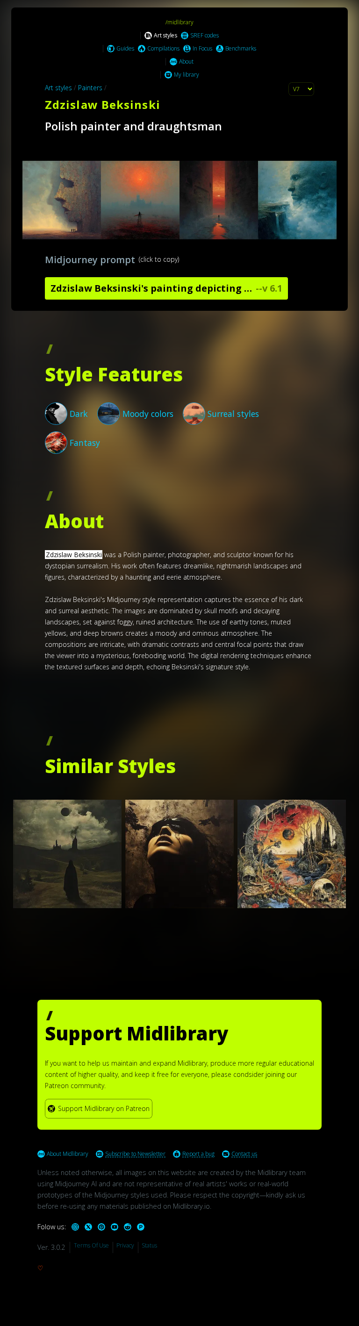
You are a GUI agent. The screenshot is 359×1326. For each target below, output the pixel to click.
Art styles (58, 87)
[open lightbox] (179, 200)
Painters (90, 87)
